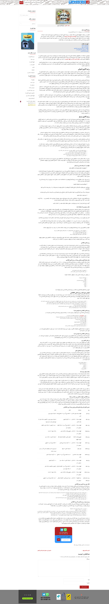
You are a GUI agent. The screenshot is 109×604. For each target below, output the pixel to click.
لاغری (66, 25)
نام (89, 579)
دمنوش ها (32, 85)
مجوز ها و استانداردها (27, 598)
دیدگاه (88, 559)
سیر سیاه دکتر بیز (30, 90)
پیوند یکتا (76, 545)
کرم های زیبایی (31, 98)
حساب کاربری (27, 2)
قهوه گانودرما (31, 62)
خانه (42, 2)
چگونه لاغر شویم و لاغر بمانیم (70, 36)
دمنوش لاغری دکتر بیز (75, 59)
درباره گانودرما (31, 56)
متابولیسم (82, 315)
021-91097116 (45, 600)
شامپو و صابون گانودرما (29, 93)
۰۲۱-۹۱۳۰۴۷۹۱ (63, 532)
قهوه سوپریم (67, 59)
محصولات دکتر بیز (31, 72)
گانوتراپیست (70, 32)
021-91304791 (45, 598)
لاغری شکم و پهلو (85, 550)
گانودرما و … (31, 64)
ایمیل (88, 583)
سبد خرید (33, 2)
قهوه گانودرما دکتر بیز (30, 95)
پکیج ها (32, 79)
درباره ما (38, 2)
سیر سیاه (32, 59)
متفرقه (33, 70)
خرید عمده (32, 82)
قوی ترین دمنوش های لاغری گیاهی (44, 550)
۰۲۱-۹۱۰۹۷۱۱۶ (63, 534)
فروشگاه (21, 2)
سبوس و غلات (31, 87)
